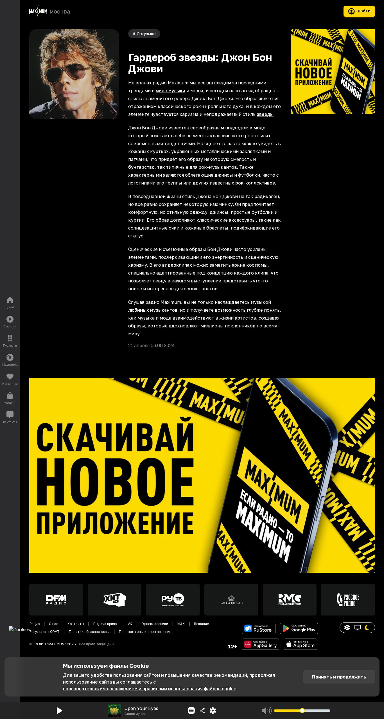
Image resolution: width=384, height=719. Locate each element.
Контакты (75, 624)
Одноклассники (154, 624)
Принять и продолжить (339, 677)
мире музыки (170, 90)
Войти (364, 11)
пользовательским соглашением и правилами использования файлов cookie (149, 688)
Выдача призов (105, 624)
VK (130, 624)
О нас (53, 624)
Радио (35, 624)
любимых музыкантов (152, 310)
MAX (181, 624)
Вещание (201, 624)
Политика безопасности (89, 632)
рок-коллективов (255, 183)
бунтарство (141, 167)
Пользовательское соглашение (145, 632)
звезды (265, 114)
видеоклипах (177, 265)
